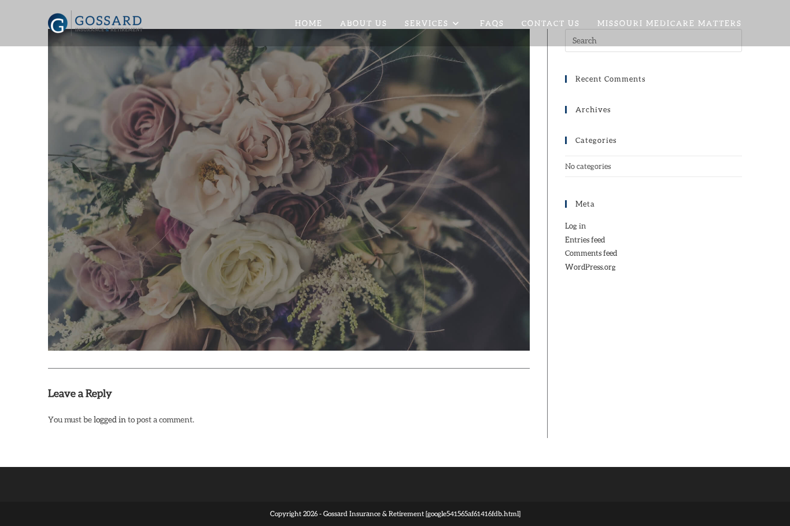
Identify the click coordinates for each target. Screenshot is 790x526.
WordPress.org (590, 266)
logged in (110, 419)
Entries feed (585, 239)
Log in (575, 225)
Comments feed (591, 253)
